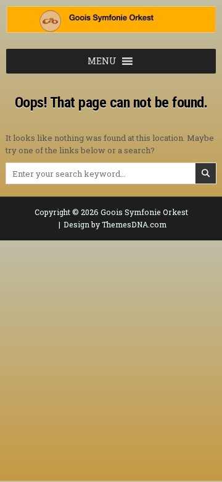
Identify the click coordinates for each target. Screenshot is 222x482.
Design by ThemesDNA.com (115, 224)
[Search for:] (111, 173)
